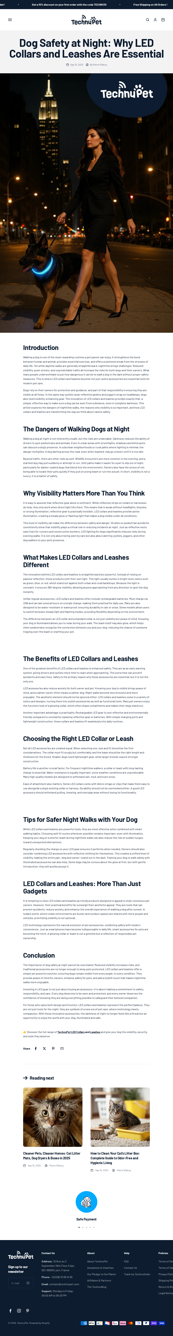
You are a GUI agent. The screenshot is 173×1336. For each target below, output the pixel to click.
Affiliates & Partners (99, 1280)
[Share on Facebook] (35, 1048)
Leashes (95, 1031)
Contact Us (130, 1267)
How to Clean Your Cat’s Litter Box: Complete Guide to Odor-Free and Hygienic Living (115, 1158)
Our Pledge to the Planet (101, 1274)
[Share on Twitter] (44, 1048)
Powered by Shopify (39, 1322)
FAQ (126, 1261)
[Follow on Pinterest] (27, 1310)
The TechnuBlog (96, 1286)
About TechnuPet (97, 1261)
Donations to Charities (100, 1267)
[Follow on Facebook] (10, 1310)
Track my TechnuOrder (137, 1274)
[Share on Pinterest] (53, 1048)
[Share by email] (62, 1048)
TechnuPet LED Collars (71, 1031)
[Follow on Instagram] (19, 1310)
